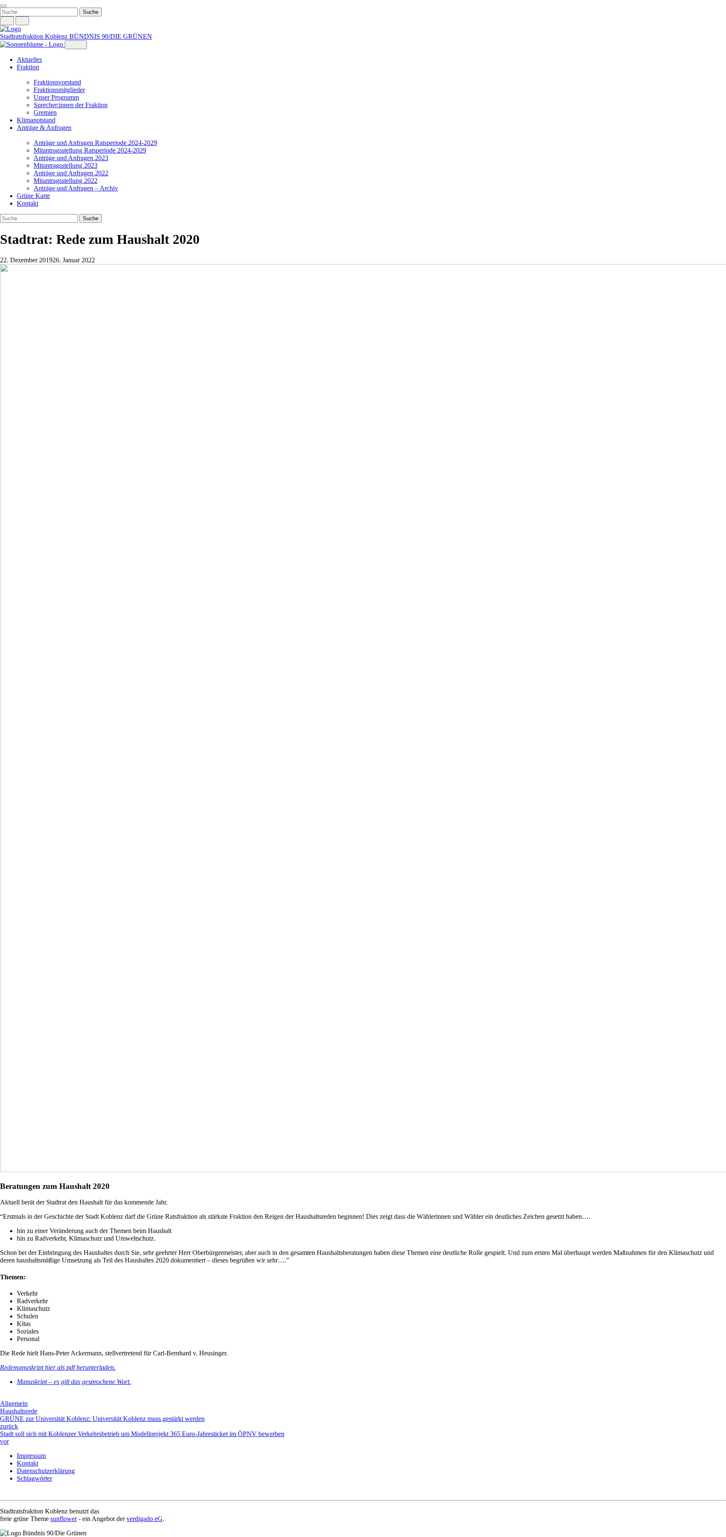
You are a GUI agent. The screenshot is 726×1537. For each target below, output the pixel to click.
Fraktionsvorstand (57, 82)
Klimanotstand (36, 120)
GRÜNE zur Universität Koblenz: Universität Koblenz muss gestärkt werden (102, 1422)
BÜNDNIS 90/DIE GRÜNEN (110, 36)
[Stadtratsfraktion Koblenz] (10, 28)
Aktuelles (29, 59)
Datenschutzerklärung (46, 1470)
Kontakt (27, 203)
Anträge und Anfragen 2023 (71, 157)
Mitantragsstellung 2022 (65, 180)
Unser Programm (56, 97)
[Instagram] (4, 1492)
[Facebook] (12, 1492)
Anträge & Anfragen (44, 127)
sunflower (63, 1518)
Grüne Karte (33, 195)
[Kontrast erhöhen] (22, 20)
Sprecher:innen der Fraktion (71, 104)
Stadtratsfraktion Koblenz (34, 36)
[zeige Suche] (7, 20)
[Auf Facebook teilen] (4, 1396)
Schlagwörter (34, 1478)
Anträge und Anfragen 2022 (71, 173)
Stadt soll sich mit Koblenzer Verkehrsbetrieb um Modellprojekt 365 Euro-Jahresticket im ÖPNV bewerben (142, 1437)
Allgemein (14, 1403)
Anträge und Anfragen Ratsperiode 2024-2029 (95, 142)
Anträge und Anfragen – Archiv (76, 188)
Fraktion (28, 67)
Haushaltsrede (18, 1411)
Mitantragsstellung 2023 (65, 165)
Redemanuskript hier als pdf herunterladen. (58, 1367)
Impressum (31, 1455)
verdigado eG (144, 1518)
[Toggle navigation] (3, 6)
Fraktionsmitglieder (59, 89)
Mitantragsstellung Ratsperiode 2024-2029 (90, 150)
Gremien (45, 112)
